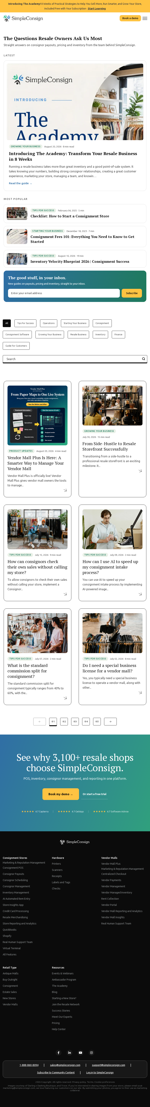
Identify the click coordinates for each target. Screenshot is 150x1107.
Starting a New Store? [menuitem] (64, 998)
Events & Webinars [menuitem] (63, 973)
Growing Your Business (49, 334)
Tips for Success (25, 323)
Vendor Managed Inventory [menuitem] (116, 892)
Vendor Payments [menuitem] (111, 880)
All (6, 323)
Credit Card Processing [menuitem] (16, 911)
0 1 (53, 721)
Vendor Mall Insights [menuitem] (113, 917)
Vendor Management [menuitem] (113, 886)
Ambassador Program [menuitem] (64, 979)
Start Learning (97, 8)
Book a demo (130, 18)
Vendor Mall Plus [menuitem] (111, 863)
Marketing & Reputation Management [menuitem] (24, 862)
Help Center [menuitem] (59, 1029)
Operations (49, 323)
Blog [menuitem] (54, 992)
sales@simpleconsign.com (65, 1065)
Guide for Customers (16, 346)
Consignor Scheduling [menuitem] (15, 880)
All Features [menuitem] (9, 954)
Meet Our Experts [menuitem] (62, 1016)
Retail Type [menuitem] (9, 967)
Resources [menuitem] (58, 967)
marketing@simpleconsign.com (19, 1088)
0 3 (75, 721)
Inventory (100, 334)
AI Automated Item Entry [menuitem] (16, 898)
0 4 (86, 721)
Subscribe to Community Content (56, 1072)
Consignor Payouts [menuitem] (13, 873)
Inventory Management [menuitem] (16, 892)
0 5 (97, 721)
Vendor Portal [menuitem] (109, 904)
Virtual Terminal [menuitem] (12, 948)
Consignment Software (17, 334)
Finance (118, 334)
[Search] (143, 359)
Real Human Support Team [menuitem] (18, 942)
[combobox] (75, 359)
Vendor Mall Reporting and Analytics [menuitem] (121, 911)
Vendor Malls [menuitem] (109, 857)
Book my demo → (60, 794)
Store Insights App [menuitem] (13, 904)
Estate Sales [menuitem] (10, 992)
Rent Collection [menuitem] (110, 898)
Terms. (90, 1082)
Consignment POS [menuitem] (13, 867)
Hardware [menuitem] (58, 857)
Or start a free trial (94, 794)
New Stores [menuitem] (9, 998)
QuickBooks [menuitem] (9, 929)
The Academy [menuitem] (60, 985)
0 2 (64, 721)
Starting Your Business (75, 323)
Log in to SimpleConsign (100, 1072)
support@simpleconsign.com (108, 1065)
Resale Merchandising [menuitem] (15, 917)
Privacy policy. (79, 1082)
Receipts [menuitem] (57, 876)
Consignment (102, 323)
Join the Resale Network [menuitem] (66, 1004)
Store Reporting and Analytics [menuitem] (19, 923)
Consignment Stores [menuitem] (15, 857)
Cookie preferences (104, 1082)
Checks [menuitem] (56, 888)
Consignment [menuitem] (10, 985)
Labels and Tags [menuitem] (61, 882)
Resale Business (78, 334)
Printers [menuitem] (56, 863)
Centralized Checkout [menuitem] (113, 873)
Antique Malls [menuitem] (10, 973)
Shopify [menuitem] (7, 935)
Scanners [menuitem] (57, 869)
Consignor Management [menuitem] (16, 886)
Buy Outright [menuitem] (10, 979)
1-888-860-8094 (29, 1065)
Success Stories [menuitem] (61, 1010)
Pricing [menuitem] (56, 1023)
